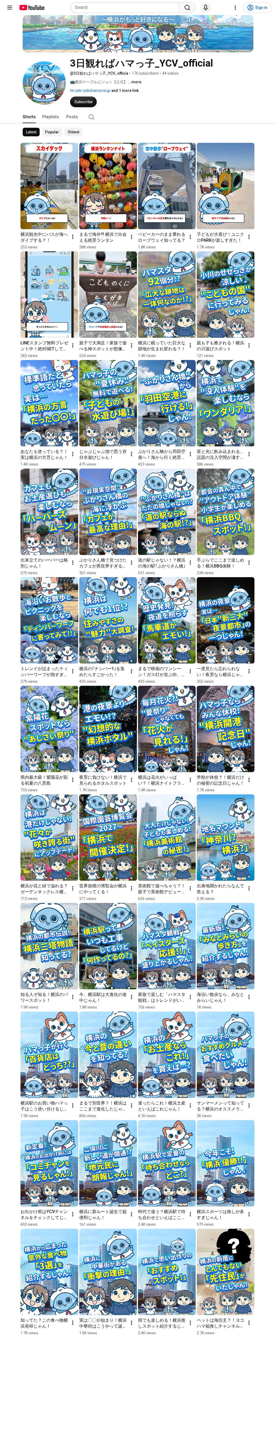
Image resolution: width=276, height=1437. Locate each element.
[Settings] (235, 7)
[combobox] (126, 7)
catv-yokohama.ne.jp (92, 90)
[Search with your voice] (205, 7)
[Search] (187, 7)
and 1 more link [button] (125, 90)
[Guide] (9, 7)
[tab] (29, 116)
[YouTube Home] (31, 7)
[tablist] (138, 116)
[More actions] (72, 236)
